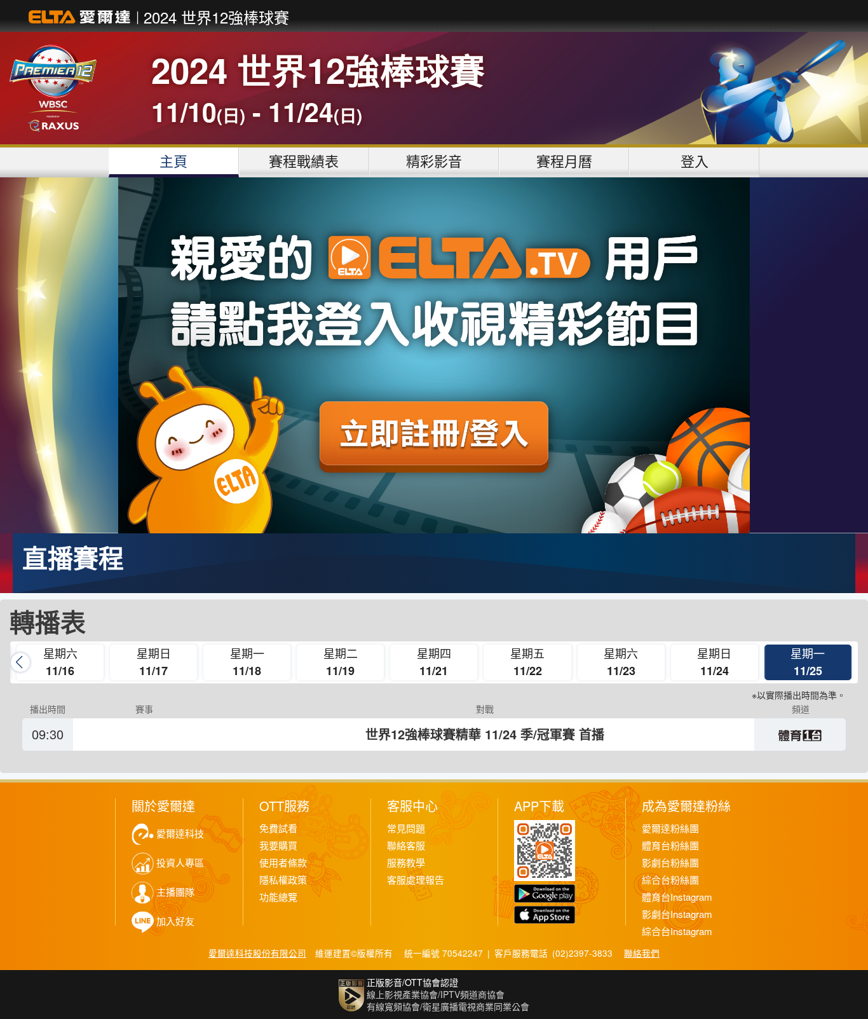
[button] (847, 662)
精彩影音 (434, 160)
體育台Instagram (677, 897)
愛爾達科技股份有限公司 (257, 953)
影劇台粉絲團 (670, 863)
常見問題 (406, 828)
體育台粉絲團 (670, 845)
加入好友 (175, 921)
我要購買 (278, 845)
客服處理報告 (415, 880)
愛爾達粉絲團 (670, 828)
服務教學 (406, 863)
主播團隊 (175, 892)
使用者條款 (283, 863)
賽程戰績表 (304, 160)
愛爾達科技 (180, 833)
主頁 (173, 160)
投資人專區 (180, 863)
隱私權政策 (283, 880)
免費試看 (278, 828)
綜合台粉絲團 (670, 880)
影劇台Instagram (677, 914)
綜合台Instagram (677, 931)
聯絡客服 (406, 845)
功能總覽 (278, 897)
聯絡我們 (642, 953)
